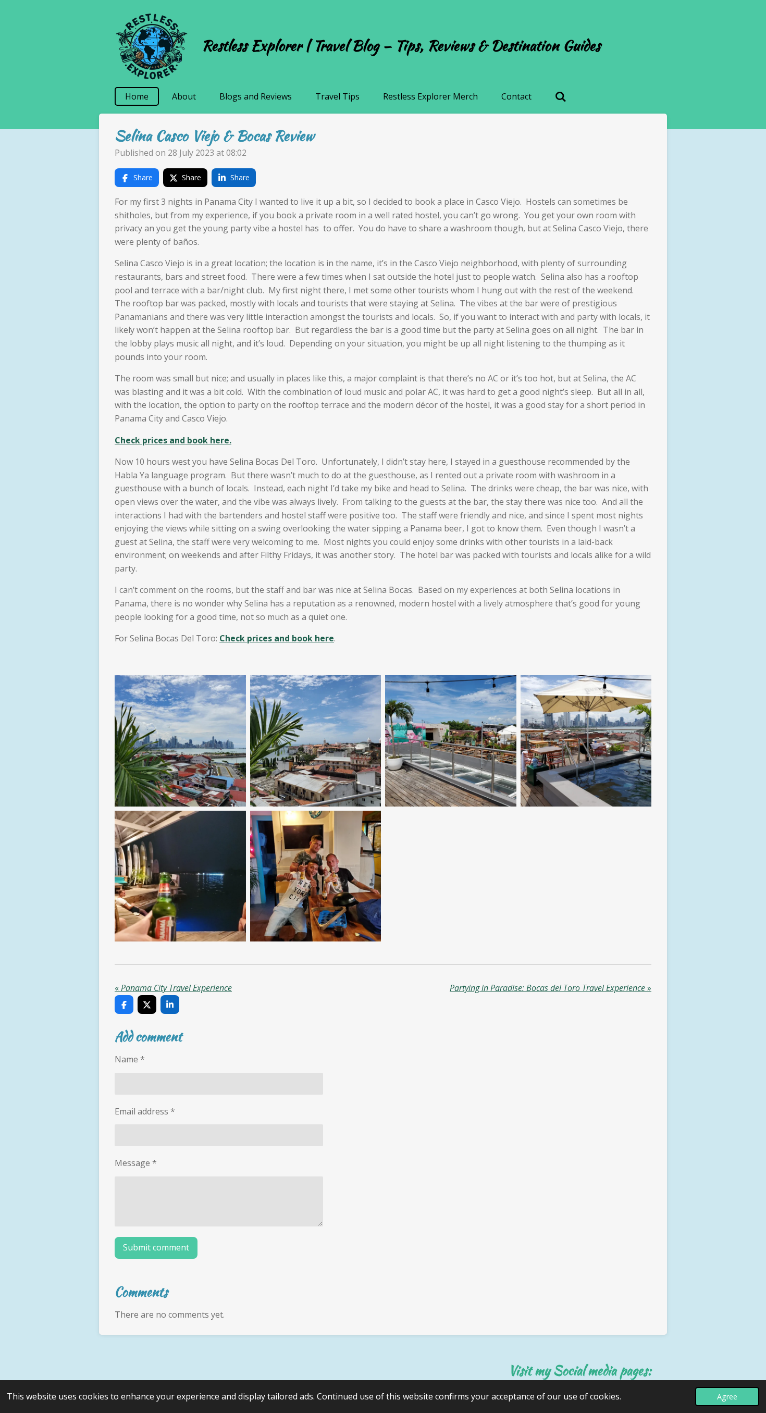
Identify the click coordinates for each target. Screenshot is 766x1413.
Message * (136, 1163)
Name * (130, 1059)
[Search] (561, 96)
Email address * (145, 1111)
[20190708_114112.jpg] (450, 741)
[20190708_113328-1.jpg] (180, 741)
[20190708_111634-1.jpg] (316, 741)
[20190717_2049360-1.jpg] (316, 876)
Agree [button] (727, 1397)
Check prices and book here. (173, 440)
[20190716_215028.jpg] (180, 876)
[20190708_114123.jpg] (586, 741)
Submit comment (156, 1247)
